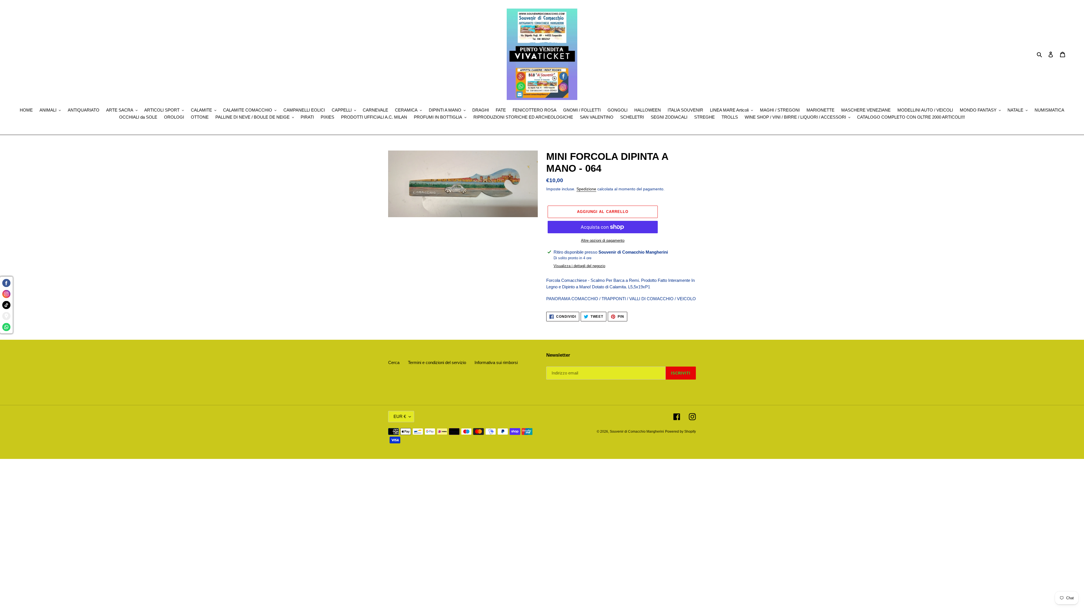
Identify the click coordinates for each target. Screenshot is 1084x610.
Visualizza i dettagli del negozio (579, 266)
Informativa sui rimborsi (496, 362)
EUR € (400, 416)
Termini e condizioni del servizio (437, 362)
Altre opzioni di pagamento (602, 240)
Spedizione (586, 189)
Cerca (393, 362)
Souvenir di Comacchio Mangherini (637, 431)
